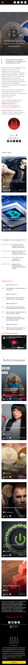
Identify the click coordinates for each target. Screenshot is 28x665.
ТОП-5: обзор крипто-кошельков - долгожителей (18, 259)
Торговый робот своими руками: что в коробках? (16, 289)
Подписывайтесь (7, 110)
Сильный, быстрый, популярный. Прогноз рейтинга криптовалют (18, 246)
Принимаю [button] (14, 662)
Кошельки (8, 434)
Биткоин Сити (15, 107)
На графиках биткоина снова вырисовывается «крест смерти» (14, 181)
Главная (8, 616)
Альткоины (8, 473)
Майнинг (11, 225)
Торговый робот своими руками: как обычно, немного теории (16, 312)
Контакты (19, 616)
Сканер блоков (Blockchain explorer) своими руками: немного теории (19, 266)
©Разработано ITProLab (14, 617)
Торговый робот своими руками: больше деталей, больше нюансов (15, 307)
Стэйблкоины (14, 395)
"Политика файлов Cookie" (15, 658)
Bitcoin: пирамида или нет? (11, 586)
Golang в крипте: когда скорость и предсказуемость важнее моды (15, 298)
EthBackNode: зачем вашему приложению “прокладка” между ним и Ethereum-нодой (15, 318)
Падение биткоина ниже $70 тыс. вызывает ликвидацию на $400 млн (19, 252)
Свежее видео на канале (9, 333)
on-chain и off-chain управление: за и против (13, 545)
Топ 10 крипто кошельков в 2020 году (14, 428)
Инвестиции (8, 396)
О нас (13, 616)
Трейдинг (21, 395)
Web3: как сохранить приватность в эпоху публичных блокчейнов (16, 328)
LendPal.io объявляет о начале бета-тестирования (13, 389)
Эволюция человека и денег (12, 507)
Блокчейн (7, 551)
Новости (7, 395)
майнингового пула (7, 103)
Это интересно (9, 512)
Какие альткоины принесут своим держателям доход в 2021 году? (14, 466)
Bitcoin (18, 138)
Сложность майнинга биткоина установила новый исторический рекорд (14, 219)
